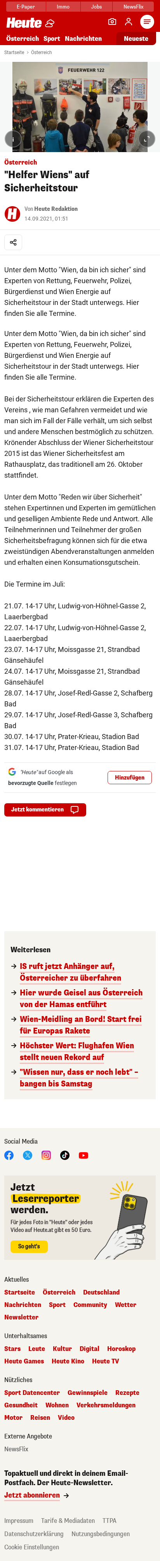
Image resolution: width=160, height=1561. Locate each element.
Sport (51, 39)
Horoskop (121, 1349)
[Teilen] (13, 242)
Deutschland (101, 1292)
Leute (36, 1349)
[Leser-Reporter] (112, 21)
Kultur (62, 1349)
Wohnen (57, 1405)
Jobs (96, 7)
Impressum (18, 1521)
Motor (13, 1418)
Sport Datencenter (32, 1393)
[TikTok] (65, 1155)
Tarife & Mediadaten (68, 1521)
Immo (63, 7)
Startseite (14, 52)
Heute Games (24, 1361)
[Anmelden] (128, 21)
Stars (12, 1349)
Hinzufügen (129, 777)
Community (90, 1305)
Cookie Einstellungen (31, 1547)
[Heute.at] (24, 22)
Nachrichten (22, 1305)
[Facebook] (9, 1155)
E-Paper (26, 7)
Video (66, 1418)
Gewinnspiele (88, 1393)
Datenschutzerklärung (34, 1534)
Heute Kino (68, 1361)
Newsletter (21, 1317)
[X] (27, 1155)
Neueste (136, 39)
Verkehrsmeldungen (106, 1405)
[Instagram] (46, 1155)
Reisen (40, 1418)
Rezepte (127, 1393)
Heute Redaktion (56, 209)
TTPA (110, 1521)
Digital (89, 1349)
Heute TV (105, 1361)
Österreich (22, 39)
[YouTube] (83, 1155)
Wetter (125, 1305)
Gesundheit (21, 1405)
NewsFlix (133, 7)
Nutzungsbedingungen (100, 1534)
